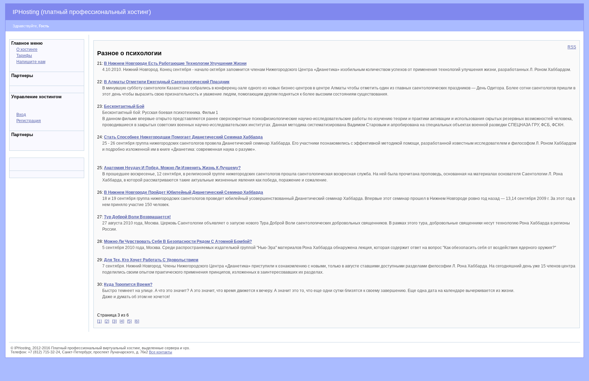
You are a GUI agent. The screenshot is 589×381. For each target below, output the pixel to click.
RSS (572, 47)
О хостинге (26, 49)
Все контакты (160, 352)
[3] (114, 321)
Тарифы (24, 55)
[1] (99, 321)
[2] (107, 321)
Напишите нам (30, 61)
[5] (129, 321)
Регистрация (28, 120)
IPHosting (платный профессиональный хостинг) (82, 12)
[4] (122, 321)
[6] (137, 321)
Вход (21, 114)
